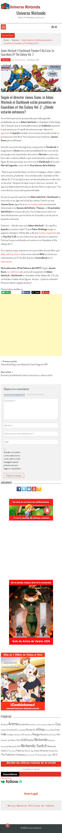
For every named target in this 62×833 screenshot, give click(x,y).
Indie (3, 734)
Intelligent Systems (14, 734)
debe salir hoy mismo (10, 254)
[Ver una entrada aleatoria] (55, 27)
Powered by (6, 778)
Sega (32, 751)
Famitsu (47, 730)
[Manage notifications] (7, 825)
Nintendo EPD (15, 746)
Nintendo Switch (34, 745)
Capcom (51, 724)
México (13, 740)
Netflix (31, 740)
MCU (58, 734)
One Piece (12, 751)
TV (36, 754)
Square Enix (53, 750)
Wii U (54, 754)
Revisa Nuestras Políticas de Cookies (31, 805)
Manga (36, 734)
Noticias (15, 40)
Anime (13, 723)
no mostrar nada (35, 204)
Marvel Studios (51, 735)
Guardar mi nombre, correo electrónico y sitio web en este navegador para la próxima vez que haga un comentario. (12, 460)
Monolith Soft (5, 740)
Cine (58, 724)
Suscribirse (10, 774)
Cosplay (3, 730)
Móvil (18, 740)
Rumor (27, 750)
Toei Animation (30, 755)
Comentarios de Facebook (35, 394)
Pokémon (20, 750)
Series (36, 750)
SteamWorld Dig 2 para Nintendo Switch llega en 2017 (24, 365)
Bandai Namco (25, 724)
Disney (29, 729)
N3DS (24, 740)
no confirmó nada (15, 271)
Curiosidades (21, 730)
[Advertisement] (31, 325)
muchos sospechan (47, 232)
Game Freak (55, 729)
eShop (40, 729)
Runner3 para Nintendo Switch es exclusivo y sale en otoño (26, 375)
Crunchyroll (11, 729)
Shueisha (44, 750)
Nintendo (41, 739)
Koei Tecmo (28, 735)
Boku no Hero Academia (39, 725)
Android (4, 724)
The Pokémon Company (13, 754)
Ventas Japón (47, 755)
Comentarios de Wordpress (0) (14, 394)
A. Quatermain (20, 60)
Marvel (43, 734)
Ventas (40, 755)
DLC (34, 730)
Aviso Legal (31, 793)
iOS (22, 734)
